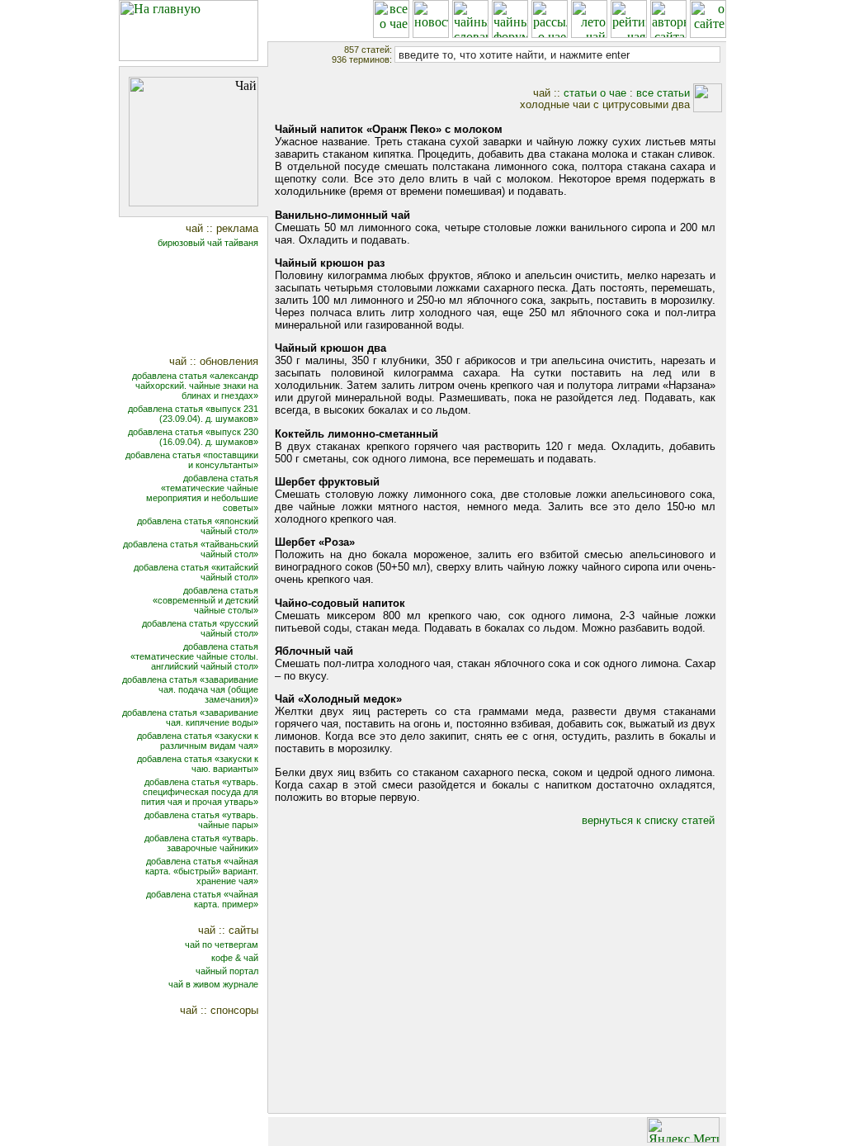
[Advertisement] (204, 303)
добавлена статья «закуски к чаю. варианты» (197, 764)
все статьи (663, 93)
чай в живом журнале (213, 984)
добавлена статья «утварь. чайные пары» (201, 820)
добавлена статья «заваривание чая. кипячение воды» (190, 717)
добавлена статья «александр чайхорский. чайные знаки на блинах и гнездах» (195, 385)
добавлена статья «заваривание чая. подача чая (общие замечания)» (190, 689)
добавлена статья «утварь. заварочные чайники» (201, 843)
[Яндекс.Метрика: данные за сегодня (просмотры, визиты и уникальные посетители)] (683, 1130)
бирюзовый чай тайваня (208, 243)
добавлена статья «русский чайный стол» (200, 628)
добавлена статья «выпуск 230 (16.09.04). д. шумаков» (193, 437)
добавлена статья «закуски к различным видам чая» (197, 741)
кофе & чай (234, 958)
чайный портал (227, 971)
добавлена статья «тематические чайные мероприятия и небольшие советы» (202, 493)
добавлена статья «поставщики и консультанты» (191, 460)
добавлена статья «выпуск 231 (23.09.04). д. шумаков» (193, 414)
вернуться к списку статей (648, 820)
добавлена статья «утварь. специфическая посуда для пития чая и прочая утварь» (199, 792)
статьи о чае (595, 93)
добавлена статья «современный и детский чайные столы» (205, 600)
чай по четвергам (221, 944)
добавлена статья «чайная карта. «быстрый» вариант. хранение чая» (201, 871)
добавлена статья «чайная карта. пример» (202, 899)
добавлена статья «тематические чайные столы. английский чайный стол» (194, 656)
